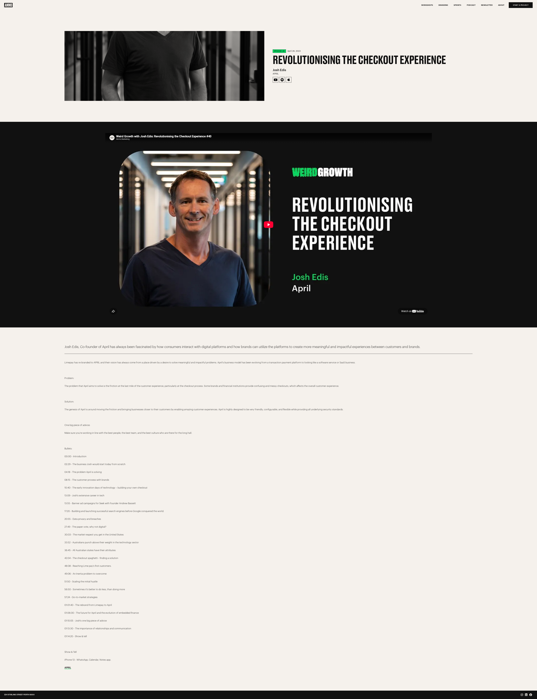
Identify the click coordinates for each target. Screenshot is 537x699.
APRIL (67, 667)
